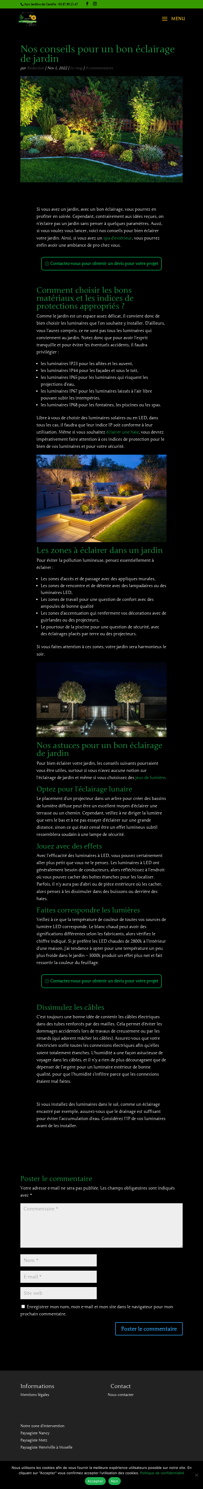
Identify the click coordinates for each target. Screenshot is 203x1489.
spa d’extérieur (117, 238)
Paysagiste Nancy (34, 1433)
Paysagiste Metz (33, 1440)
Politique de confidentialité (162, 1473)
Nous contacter (121, 1395)
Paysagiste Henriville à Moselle (46, 1447)
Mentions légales (34, 1395)
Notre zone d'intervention (42, 1426)
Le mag (76, 68)
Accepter (95, 1481)
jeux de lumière (150, 777)
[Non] (196, 1475)
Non (114, 1481)
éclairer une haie (122, 432)
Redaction (35, 68)
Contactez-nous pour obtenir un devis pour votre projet (104, 263)
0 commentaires (99, 68)
